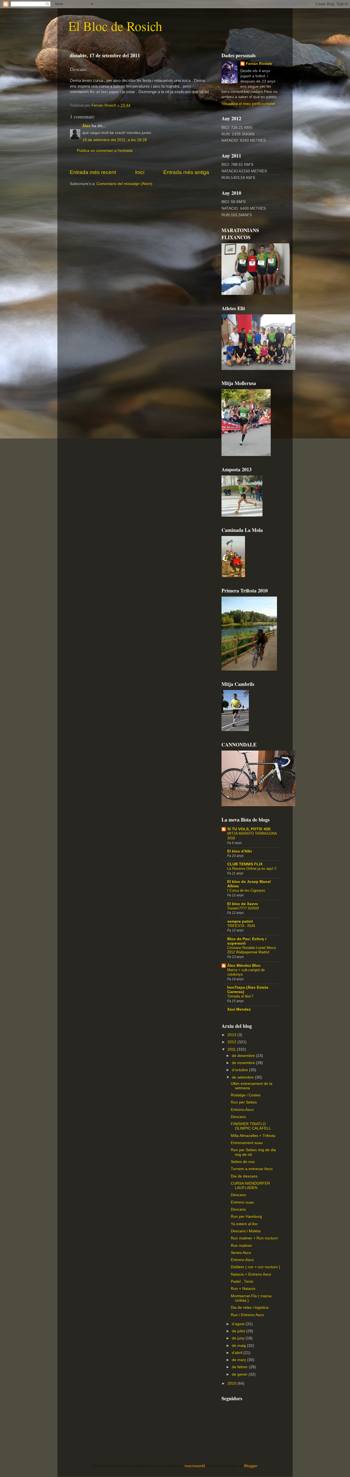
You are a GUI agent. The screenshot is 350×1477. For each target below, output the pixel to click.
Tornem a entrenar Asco (252, 1169)
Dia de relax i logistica (250, 1307)
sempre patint (240, 921)
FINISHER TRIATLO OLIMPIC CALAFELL (251, 1126)
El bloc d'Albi (239, 851)
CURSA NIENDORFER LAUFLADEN (250, 1185)
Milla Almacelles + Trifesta (253, 1136)
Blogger (250, 1466)
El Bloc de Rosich (115, 26)
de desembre (244, 1056)
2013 (232, 1035)
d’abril (237, 1353)
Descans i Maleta (246, 1231)
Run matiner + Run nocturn (254, 1238)
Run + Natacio (243, 1289)
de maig (239, 1346)
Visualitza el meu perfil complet (248, 104)
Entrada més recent (93, 172)
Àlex (86, 126)
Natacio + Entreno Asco (251, 1274)
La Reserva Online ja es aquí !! (251, 868)
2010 (232, 1383)
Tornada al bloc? (240, 996)
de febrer (240, 1367)
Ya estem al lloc (244, 1224)
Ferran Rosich (259, 64)
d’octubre (240, 1070)
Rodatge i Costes (246, 1095)
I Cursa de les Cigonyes (246, 890)
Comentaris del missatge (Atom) (124, 184)
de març (239, 1360)
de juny (239, 1338)
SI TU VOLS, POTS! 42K (249, 829)
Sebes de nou (243, 1162)
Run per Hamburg (246, 1216)
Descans (238, 1117)
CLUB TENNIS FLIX (244, 864)
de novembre (244, 1063)
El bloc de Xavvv (242, 904)
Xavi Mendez (239, 1009)
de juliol (239, 1331)
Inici (139, 172)
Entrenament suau (247, 1143)
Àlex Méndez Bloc (244, 965)
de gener (240, 1374)
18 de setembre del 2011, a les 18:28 (114, 140)
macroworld (195, 1466)
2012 (232, 1042)
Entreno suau (242, 1202)
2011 (232, 1049)
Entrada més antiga (186, 172)
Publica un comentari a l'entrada (105, 151)
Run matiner (241, 1246)
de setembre (243, 1077)
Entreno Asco (242, 1110)
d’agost (239, 1324)
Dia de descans (244, 1176)
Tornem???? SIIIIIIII (243, 908)
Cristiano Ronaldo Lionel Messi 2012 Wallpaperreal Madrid (251, 950)
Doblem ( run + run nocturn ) (255, 1267)
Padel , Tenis (242, 1281)
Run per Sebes (244, 1102)
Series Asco (241, 1253)
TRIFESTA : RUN (241, 926)
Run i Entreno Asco (247, 1315)
